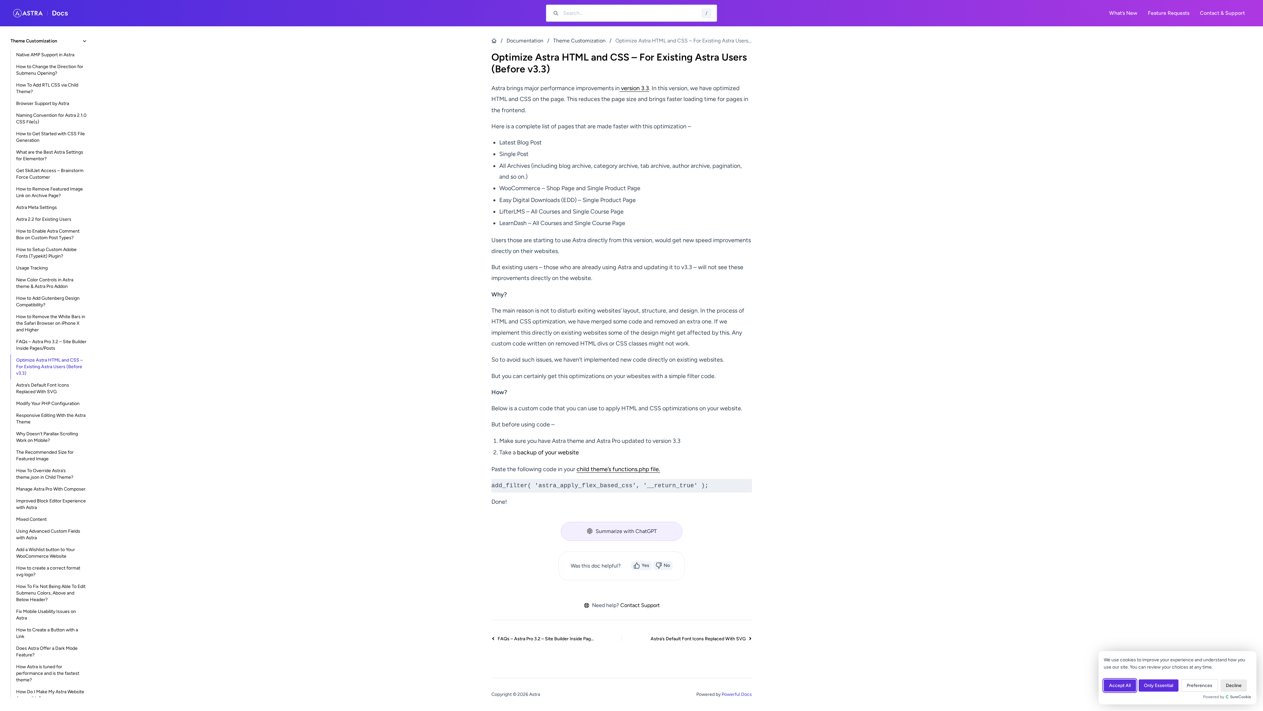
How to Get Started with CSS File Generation (50, 137)
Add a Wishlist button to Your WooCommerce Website (45, 553)
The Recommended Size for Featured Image (45, 455)
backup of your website (548, 452)
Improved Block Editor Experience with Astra (51, 504)
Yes (645, 565)
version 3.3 (634, 88)
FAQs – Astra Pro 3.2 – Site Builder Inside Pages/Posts (51, 345)
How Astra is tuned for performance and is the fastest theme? (47, 673)
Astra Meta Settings (36, 207)
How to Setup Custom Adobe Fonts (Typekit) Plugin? (46, 253)
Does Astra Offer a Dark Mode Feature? (47, 652)
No (667, 565)
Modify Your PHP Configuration (48, 403)
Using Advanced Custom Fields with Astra (48, 534)
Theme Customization (579, 41)
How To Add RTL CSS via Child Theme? (47, 88)
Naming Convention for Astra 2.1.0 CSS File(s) (51, 119)
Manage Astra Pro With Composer (51, 489)
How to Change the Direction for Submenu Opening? (49, 70)
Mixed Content (31, 519)
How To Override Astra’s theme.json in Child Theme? (44, 474)
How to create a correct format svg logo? (48, 571)
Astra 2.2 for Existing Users (43, 219)
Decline (1234, 685)
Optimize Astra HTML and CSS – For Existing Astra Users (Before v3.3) (49, 366)
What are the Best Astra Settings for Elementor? (49, 155)
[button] (621, 531)
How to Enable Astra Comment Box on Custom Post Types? (48, 234)
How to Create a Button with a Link (47, 633)
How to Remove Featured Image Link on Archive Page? (49, 192)
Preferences (1199, 685)
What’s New (1123, 13)
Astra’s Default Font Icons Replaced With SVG (42, 388)
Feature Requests (1168, 13)
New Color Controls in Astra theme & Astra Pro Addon (44, 283)
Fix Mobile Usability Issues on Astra (46, 615)
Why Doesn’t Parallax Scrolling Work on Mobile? (47, 437)
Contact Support (640, 605)
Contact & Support (1222, 13)
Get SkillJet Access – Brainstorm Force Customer (50, 174)
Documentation (525, 41)
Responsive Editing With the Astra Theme (51, 419)
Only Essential (1158, 685)
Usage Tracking (32, 268)
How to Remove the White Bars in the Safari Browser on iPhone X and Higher (50, 323)
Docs (60, 13)
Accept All (1120, 685)
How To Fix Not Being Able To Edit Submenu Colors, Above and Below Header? (51, 593)
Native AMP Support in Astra (45, 55)
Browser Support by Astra (42, 103)
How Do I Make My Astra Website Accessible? (50, 695)
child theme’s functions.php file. (618, 469)
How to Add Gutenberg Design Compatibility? (48, 301)
